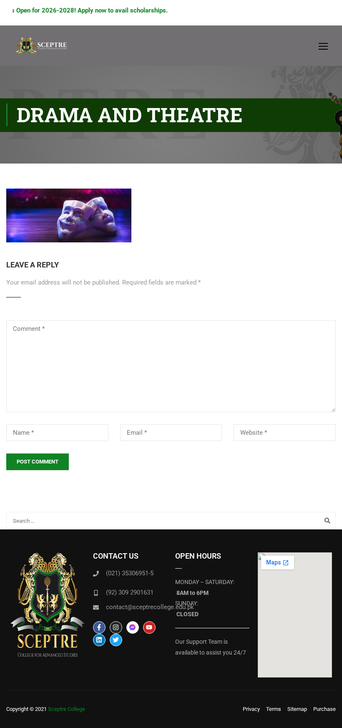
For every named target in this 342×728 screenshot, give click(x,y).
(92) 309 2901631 (129, 592)
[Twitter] (116, 640)
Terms (273, 709)
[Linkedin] (99, 640)
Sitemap (297, 709)
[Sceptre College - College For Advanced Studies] (44, 50)
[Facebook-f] (99, 627)
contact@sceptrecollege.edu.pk (150, 607)
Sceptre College (66, 709)
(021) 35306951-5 (129, 573)
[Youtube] (149, 627)
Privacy (251, 709)
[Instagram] (116, 627)
